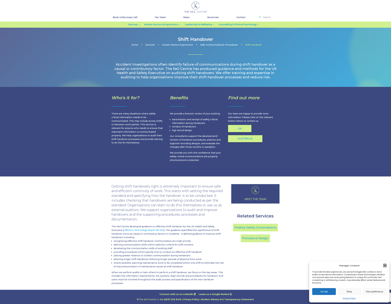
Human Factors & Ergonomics (161, 24)
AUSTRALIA (245, 138)
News (186, 17)
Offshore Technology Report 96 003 (144, 230)
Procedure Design (255, 238)
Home (134, 44)
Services (133, 24)
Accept (324, 291)
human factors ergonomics (177, 44)
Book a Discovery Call (125, 17)
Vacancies (213, 17)
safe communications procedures (219, 44)
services (150, 44)
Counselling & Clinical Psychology (237, 24)
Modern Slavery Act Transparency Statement (227, 299)
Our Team (160, 17)
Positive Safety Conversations (255, 227)
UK (240, 128)
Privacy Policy (349, 298)
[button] (384, 265)
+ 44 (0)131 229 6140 (169, 299)
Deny (349, 291)
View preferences (374, 291)
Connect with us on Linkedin (176, 294)
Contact (240, 17)
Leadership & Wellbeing (198, 24)
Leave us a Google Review (214, 294)
